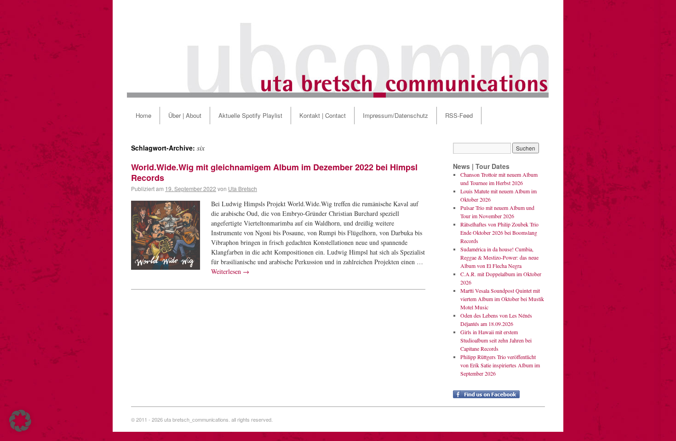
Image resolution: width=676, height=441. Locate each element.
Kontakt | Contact (322, 115)
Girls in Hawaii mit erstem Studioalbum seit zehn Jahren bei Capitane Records (496, 340)
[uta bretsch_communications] (338, 49)
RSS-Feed (459, 115)
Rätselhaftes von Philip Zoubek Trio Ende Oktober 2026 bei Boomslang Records (499, 232)
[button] (20, 420)
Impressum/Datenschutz (395, 115)
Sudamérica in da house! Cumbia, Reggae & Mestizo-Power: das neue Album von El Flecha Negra (499, 257)
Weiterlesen (230, 271)
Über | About (184, 115)
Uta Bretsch (242, 188)
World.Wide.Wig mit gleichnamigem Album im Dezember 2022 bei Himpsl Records (274, 172)
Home (143, 115)
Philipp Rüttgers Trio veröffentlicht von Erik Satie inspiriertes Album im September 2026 (500, 365)
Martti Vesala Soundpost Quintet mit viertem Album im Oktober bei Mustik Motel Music (502, 299)
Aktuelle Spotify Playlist (250, 115)
